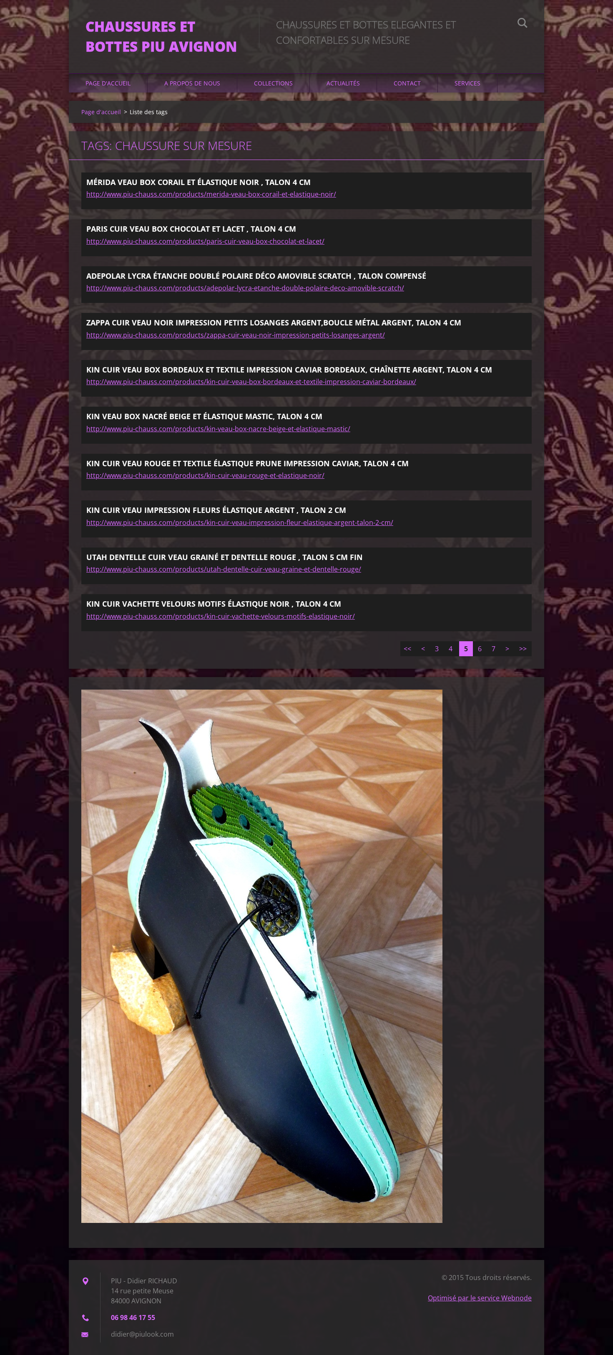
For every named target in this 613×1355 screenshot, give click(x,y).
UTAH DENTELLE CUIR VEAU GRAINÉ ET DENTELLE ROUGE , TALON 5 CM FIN (224, 557)
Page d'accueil (108, 83)
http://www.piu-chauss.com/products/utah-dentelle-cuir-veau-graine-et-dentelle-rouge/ (223, 569)
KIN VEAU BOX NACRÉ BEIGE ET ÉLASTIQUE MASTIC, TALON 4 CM (204, 416)
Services (467, 83)
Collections (273, 83)
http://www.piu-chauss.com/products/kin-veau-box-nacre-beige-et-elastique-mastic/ (218, 428)
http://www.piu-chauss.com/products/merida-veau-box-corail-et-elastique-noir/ (211, 194)
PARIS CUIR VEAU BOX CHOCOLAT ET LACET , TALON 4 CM (191, 229)
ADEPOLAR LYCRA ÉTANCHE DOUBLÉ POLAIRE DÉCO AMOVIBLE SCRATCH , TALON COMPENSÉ (256, 276)
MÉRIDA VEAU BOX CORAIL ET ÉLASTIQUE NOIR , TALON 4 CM (198, 182)
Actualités (343, 83)
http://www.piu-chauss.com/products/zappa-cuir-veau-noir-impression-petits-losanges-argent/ (235, 335)
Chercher (523, 24)
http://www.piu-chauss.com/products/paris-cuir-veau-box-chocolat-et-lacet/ (205, 241)
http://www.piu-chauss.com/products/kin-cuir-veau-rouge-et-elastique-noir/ (205, 475)
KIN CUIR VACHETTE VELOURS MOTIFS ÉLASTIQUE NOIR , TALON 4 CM (213, 604)
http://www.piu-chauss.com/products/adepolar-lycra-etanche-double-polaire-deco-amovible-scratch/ (245, 287)
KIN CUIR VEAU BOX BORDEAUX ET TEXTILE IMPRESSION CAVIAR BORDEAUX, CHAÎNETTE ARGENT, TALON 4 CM (289, 370)
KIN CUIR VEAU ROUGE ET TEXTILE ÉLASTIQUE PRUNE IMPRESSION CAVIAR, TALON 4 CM (247, 463)
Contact (407, 83)
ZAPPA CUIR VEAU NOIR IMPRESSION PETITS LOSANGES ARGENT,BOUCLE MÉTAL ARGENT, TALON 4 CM (273, 323)
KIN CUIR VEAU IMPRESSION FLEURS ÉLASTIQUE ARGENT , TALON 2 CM (216, 510)
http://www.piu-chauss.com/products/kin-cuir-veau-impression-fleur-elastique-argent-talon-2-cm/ (239, 522)
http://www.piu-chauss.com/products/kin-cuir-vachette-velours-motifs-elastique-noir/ (220, 616)
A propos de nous (192, 83)
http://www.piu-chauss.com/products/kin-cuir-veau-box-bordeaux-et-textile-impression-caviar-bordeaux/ (251, 381)
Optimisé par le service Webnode (480, 1297)
